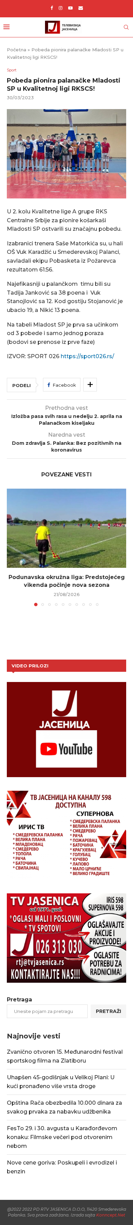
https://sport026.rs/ (87, 356)
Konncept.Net (110, 1215)
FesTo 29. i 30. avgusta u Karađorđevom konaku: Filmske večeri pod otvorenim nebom (62, 1137)
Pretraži (108, 1011)
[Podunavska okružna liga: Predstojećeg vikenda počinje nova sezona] (66, 528)
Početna (16, 49)
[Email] (80, 8)
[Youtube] (70, 8)
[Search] (126, 27)
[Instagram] (60, 8)
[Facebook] (51, 8)
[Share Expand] (90, 384)
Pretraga (19, 999)
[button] (12, 547)
